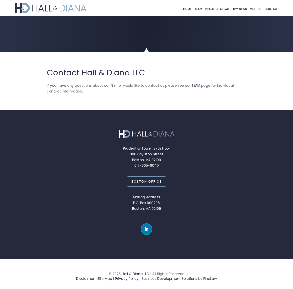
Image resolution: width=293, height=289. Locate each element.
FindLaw (210, 278)
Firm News (239, 9)
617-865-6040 (146, 165)
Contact (271, 9)
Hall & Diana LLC (135, 273)
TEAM (196, 85)
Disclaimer (85, 278)
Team (198, 9)
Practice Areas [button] (217, 9)
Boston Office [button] (146, 181)
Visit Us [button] (255, 9)
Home (187, 9)
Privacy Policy (127, 278)
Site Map (104, 278)
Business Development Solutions (169, 278)
